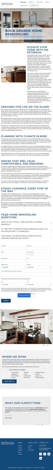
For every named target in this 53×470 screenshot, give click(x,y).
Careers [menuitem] (30, 445)
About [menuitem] (19, 452)
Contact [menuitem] (20, 454)
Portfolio (39, 2)
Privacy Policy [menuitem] (36, 467)
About (47, 2)
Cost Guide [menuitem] (31, 450)
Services (23, 2)
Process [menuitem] (20, 448)
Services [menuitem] (20, 445)
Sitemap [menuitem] (43, 467)
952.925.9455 (42, 445)
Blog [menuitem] (29, 448)
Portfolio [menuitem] (20, 450)
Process (31, 2)
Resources (24, 5)
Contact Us (34, 5)
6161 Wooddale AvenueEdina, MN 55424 (45, 449)
